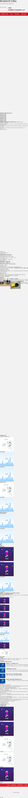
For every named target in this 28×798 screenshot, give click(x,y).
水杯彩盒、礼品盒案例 (14, 278)
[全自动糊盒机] (7, 591)
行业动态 (6, 661)
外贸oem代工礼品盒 (3, 129)
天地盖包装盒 (2, 125)
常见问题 (2, 683)
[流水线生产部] (4, 603)
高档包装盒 (17, 14)
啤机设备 (1, 627)
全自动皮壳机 (2, 576)
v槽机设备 (2, 619)
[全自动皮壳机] (7, 575)
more (13, 596)
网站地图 (1, 797)
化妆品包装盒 (2, 123)
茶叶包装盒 (11, 123)
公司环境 (1, 721)
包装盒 (1, 127)
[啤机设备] (4, 626)
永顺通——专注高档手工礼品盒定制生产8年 (9, 593)
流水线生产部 (2, 604)
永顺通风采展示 (3, 705)
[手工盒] (14, 96)
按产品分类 (2, 126)
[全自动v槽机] (7, 496)
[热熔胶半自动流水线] (7, 511)
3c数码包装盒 (23, 14)
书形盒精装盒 (7, 125)
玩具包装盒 (25, 123)
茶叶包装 (4, 127)
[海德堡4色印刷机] (7, 481)
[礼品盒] (14, 64)
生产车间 (1, 641)
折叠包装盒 (20, 125)
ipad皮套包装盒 (8, 127)
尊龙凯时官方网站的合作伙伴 (6, 113)
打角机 (1, 543)
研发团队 (2, 657)
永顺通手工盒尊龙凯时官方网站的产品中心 (8, 121)
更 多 (19, 593)
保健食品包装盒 (20, 123)
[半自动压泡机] (7, 527)
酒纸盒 (17, 127)
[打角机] (7, 542)
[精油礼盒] (15, 288)
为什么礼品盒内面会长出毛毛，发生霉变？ (7, 701)
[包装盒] (14, 32)
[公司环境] (7, 720)
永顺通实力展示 (3, 435)
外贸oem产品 (2, 128)
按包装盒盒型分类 (3, 124)
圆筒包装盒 (16, 125)
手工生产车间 (2, 649)
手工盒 (24, 127)
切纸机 (1, 545)
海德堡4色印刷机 (3, 482)
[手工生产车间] (4, 648)
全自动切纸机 (2, 451)
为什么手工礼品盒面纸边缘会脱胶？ (6, 696)
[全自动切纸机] (7, 450)
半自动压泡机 (2, 528)
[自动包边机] (7, 560)
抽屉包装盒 (12, 125)
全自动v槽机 (2, 497)
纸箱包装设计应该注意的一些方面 (6, 698)
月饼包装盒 (15, 123)
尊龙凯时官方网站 (3, 7)
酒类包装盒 (7, 123)
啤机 (1, 544)
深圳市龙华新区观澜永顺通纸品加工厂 (6, 594)
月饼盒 (15, 127)
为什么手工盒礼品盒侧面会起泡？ (6, 693)
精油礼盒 (22, 281)
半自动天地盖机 (2, 513)
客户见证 (2, 277)
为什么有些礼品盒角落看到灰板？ (6, 690)
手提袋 (12, 127)
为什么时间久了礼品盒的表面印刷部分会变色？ (8, 687)
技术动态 (9, 661)
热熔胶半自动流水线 (3, 512)
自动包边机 (2, 561)
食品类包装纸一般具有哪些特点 (5, 684)
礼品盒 (11, 14)
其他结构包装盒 (25, 125)
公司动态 (2, 661)
